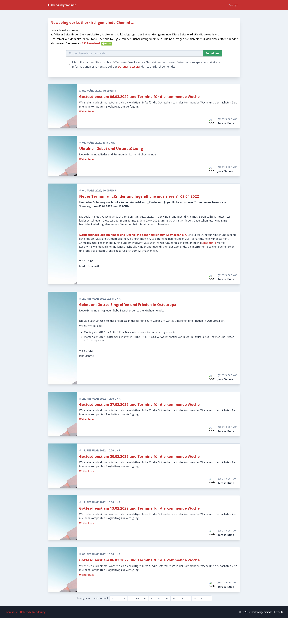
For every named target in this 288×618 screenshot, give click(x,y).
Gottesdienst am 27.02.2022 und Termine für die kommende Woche (139, 404)
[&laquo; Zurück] (112, 598)
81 (202, 598)
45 (145, 598)
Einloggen (233, 5)
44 (137, 598)
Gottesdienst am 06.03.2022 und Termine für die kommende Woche (139, 96)
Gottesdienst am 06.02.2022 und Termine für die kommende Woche (139, 559)
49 (174, 598)
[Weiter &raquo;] (209, 598)
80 (195, 598)
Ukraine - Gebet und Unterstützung (111, 148)
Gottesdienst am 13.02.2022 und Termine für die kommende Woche (139, 508)
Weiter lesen (86, 111)
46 (152, 598)
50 (181, 598)
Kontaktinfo (208, 242)
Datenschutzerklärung (33, 612)
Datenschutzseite (129, 66)
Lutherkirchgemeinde (62, 5)
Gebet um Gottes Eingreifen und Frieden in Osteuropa (127, 304)
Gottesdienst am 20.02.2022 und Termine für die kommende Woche (139, 456)
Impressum (11, 612)
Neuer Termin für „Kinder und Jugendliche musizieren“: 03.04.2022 (139, 196)
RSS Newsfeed (91, 43)
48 (167, 598)
